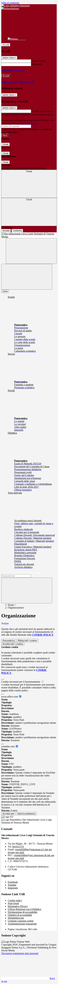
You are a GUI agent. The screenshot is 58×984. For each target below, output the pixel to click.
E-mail (35, 111)
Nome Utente (38, 61)
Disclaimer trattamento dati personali (19, 953)
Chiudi (5, 144)
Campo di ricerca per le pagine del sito (20, 572)
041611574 (18, 846)
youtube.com (8, 746)
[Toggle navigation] (26, 277)
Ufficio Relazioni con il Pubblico (24, 909)
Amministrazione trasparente (22, 923)
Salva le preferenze (26, 814)
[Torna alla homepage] (29, 235)
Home (11, 604)
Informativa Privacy (18, 906)
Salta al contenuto (10, 2)
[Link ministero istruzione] (15, 5)
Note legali (13, 903)
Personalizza (9, 640)
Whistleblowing (16, 918)
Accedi (6, 45)
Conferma (17, 230)
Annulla (6, 230)
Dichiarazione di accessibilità (22, 912)
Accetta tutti (13, 644)
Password (37, 64)
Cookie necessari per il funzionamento (21, 681)
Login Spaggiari (30, 123)
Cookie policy (15, 900)
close (5, 291)
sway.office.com (10, 696)
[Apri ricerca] (31, 251)
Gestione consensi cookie (21, 920)
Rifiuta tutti (27, 640)
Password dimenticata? (12, 70)
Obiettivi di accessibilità (20, 915)
